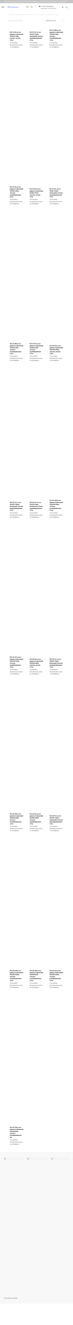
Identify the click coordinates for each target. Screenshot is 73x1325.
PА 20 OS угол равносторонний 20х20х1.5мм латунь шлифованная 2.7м (16, 662)
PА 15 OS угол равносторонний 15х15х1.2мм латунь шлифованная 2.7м (36, 348)
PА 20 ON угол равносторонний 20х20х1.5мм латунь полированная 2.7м (56, 505)
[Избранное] (62, 7)
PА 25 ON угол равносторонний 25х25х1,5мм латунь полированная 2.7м (16, 819)
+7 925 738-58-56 (48, 7)
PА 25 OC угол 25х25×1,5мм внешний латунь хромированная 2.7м (56, 663)
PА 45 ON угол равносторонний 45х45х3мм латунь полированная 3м (16, 1132)
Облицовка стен (20, 14)
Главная (10, 14)
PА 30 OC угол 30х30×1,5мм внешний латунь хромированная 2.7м (56, 820)
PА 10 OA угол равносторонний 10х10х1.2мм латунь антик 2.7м (16, 36)
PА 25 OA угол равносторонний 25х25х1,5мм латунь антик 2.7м (36, 663)
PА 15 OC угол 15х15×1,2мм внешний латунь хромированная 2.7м (56, 193)
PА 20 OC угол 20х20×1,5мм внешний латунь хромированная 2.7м (16, 506)
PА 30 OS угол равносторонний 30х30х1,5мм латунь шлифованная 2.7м (56, 975)
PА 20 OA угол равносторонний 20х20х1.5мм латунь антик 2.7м (56, 350)
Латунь (56, 14)
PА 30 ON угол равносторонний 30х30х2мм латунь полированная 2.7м (36, 975)
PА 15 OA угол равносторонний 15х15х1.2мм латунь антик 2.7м (36, 193)
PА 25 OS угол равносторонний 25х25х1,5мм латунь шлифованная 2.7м (36, 819)
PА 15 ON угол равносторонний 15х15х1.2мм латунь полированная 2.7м (16, 348)
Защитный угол (31, 14)
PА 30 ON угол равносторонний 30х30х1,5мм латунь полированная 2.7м (16, 975)
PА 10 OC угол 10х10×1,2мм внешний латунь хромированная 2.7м (36, 36)
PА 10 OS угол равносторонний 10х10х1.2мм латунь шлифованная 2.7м (16, 192)
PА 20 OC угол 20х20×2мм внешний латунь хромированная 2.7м (36, 506)
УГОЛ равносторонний (45, 14)
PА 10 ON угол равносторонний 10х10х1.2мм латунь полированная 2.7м (56, 35)
